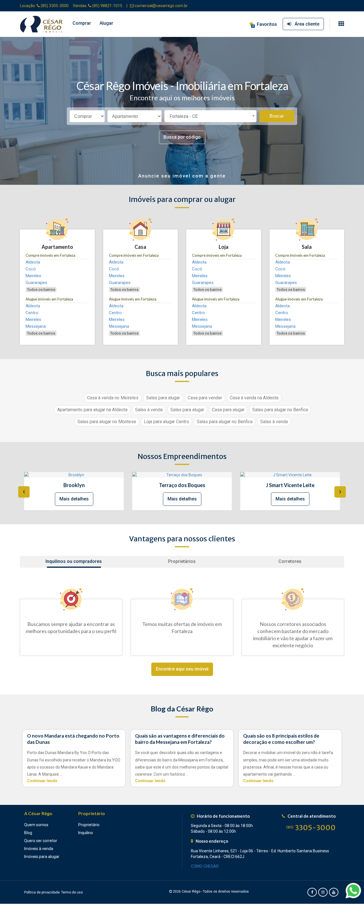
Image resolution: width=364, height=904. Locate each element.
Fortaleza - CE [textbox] (183, 116)
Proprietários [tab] (182, 561)
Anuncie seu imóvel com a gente (182, 176)
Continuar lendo (42, 780)
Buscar (277, 116)
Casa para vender (205, 397)
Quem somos (36, 824)
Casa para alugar (228, 409)
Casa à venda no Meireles (112, 397)
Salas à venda (149, 409)
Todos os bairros (41, 289)
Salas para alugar (163, 397)
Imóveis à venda (38, 848)
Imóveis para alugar (41, 856)
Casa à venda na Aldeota (254, 397)
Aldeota (33, 262)
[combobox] (210, 116)
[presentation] (24, 492)
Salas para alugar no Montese (106, 421)
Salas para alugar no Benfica (280, 409)
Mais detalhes (74, 499)
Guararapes (36, 282)
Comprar (82, 23)
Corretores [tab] (289, 561)
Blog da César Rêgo (182, 708)
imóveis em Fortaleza (50, 255)
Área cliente (305, 24)
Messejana (36, 326)
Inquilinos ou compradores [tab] (74, 561)
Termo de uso (72, 892)
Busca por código (182, 137)
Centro (32, 312)
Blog (28, 832)
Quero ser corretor (40, 840)
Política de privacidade (42, 892)
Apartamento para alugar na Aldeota (92, 409)
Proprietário (89, 824)
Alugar (106, 23)
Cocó (31, 269)
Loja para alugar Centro (166, 421)
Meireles (33, 275)
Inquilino (85, 832)
